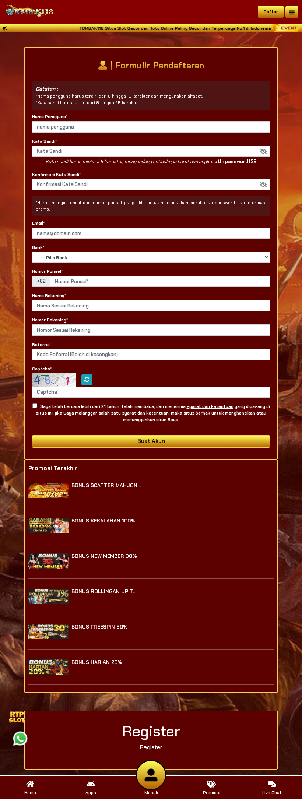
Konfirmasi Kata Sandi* (56, 174)
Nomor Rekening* (50, 320)
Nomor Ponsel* (47, 271)
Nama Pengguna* (49, 117)
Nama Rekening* (49, 296)
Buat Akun (151, 441)
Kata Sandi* (44, 141)
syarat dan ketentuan (210, 406)
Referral (41, 345)
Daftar (271, 12)
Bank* (38, 247)
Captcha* (42, 369)
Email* (38, 223)
